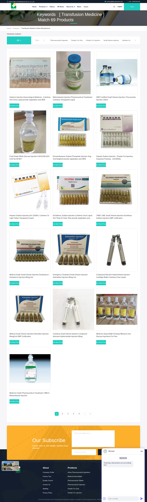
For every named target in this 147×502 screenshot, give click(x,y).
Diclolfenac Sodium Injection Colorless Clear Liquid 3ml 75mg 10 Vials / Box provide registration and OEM (72, 218)
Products (42, 7)
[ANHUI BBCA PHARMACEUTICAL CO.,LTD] (13, 6)
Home (34, 7)
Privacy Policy (47, 493)
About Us (70, 7)
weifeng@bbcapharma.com (115, 1)
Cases (86, 7)
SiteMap (45, 489)
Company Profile (48, 472)
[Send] (141, 498)
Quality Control (48, 480)
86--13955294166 (134, 1)
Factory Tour (47, 476)
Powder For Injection (75, 493)
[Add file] (104, 498)
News (79, 7)
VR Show (60, 7)
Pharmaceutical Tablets (76, 480)
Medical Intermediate (75, 476)
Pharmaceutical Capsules (76, 484)
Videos (52, 7)
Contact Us (46, 484)
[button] (44, 40)
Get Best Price (14, 105)
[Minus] (141, 451)
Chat (132, 7)
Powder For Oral (73, 489)
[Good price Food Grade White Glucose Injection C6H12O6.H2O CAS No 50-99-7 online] (30, 131)
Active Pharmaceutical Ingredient (79, 472)
